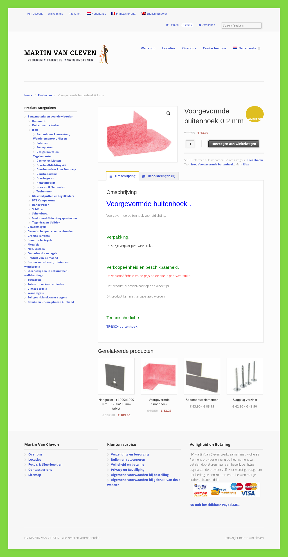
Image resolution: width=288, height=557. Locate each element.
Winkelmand (55, 13)
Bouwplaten (44, 147)
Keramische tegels (40, 240)
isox (193, 164)
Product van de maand (43, 258)
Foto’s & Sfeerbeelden (45, 464)
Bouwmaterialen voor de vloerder (50, 116)
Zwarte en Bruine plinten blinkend (51, 302)
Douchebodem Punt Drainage (56, 169)
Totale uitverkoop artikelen (46, 284)
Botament (38, 121)
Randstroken (40, 205)
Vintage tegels (37, 289)
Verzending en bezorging (130, 454)
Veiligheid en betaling (127, 464)
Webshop (148, 48)
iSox (246, 164)
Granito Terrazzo (39, 236)
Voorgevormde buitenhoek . (216, 164)
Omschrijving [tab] (124, 176)
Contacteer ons (215, 48)
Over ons (189, 48)
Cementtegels (37, 227)
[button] (168, 113)
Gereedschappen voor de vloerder (50, 231)
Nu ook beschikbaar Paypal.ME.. (215, 505)
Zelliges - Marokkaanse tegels (47, 297)
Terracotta (34, 280)
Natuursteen (36, 249)
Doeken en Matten (48, 160)
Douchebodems (46, 174)
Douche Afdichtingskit (51, 165)
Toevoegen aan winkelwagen (233, 144)
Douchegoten (45, 178)
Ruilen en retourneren (128, 459)
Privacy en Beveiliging (127, 469)
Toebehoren (255, 160)
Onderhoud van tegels (43, 253)
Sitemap (34, 475)
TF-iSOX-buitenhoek (121, 326)
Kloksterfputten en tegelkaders (53, 196)
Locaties (169, 48)
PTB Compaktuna (43, 200)
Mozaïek (33, 244)
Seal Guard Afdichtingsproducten (54, 218)
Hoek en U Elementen (50, 187)
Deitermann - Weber (45, 125)
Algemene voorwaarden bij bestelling (140, 475)
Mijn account (35, 13)
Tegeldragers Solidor (46, 222)
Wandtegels (36, 293)
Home (28, 95)
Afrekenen (75, 13)
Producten (45, 95)
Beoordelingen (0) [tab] (161, 176)
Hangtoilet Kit (45, 183)
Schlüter (37, 209)
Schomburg (39, 213)
